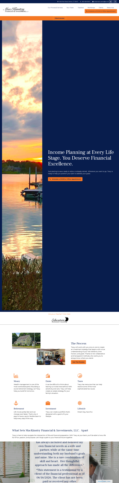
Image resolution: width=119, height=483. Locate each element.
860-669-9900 (86, 1)
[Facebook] (115, 1)
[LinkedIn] (111, 1)
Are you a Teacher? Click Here (59, 314)
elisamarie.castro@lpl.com (101, 1)
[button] (55, 7)
